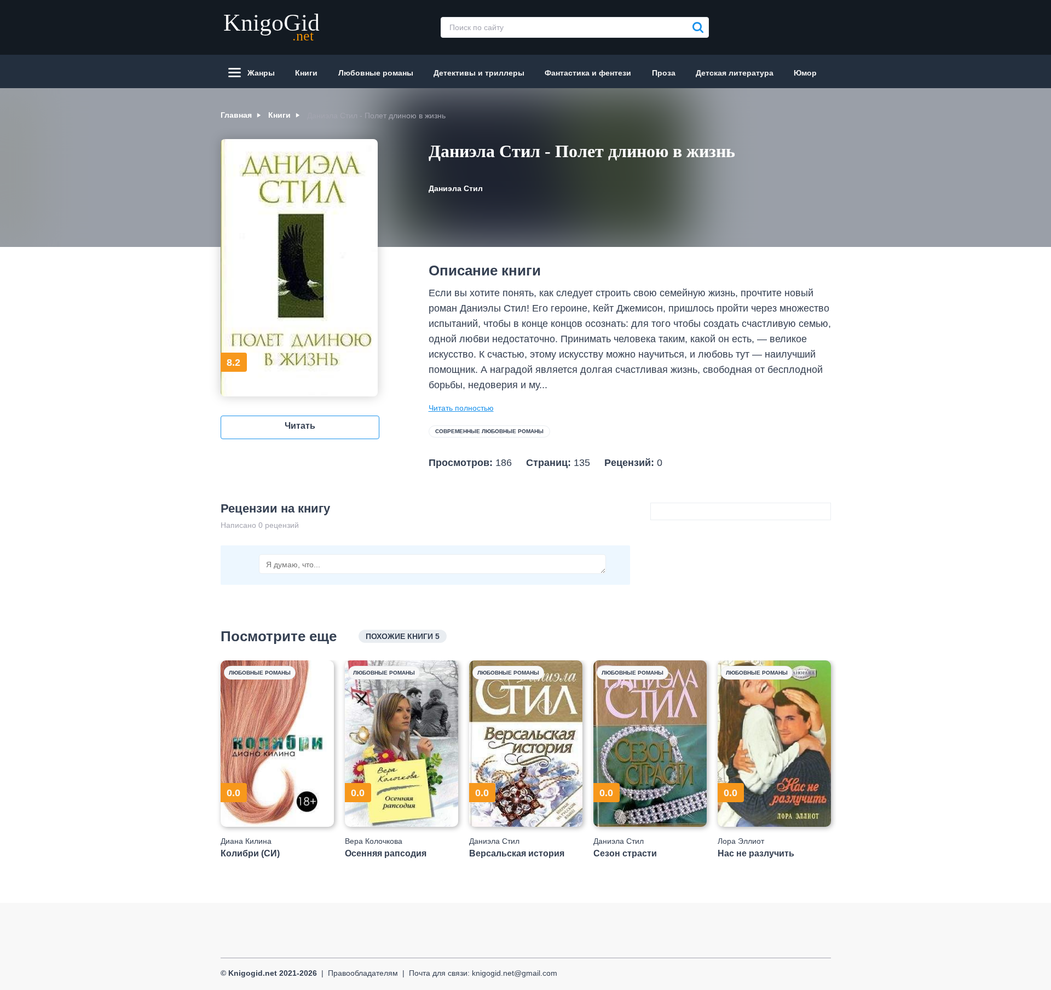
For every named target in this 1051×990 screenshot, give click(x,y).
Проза (663, 72)
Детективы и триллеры (479, 72)
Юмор (805, 72)
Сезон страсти (625, 853)
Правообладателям (363, 973)
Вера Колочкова (373, 841)
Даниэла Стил (456, 188)
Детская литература (734, 72)
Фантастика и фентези (588, 72)
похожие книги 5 (403, 636)
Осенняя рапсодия (385, 853)
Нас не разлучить (756, 853)
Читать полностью (461, 408)
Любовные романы (375, 72)
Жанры (261, 72)
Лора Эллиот (741, 841)
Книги (306, 72)
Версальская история (516, 853)
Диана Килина (246, 841)
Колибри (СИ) (250, 853)
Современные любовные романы (489, 431)
